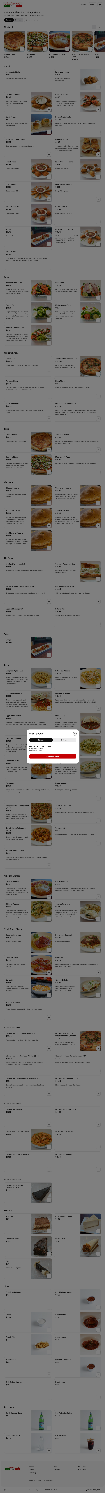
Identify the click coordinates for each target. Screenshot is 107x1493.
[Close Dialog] (74, 733)
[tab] (41, 740)
